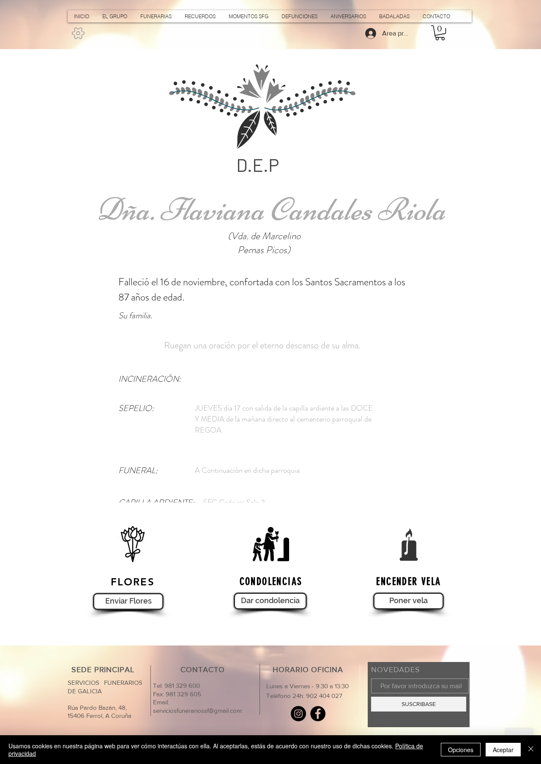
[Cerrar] (531, 749)
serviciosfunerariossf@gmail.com (197, 710)
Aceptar (503, 749)
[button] (440, 32)
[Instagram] (298, 713)
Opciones (460, 749)
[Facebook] (317, 713)
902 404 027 (324, 695)
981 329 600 (181, 685)
